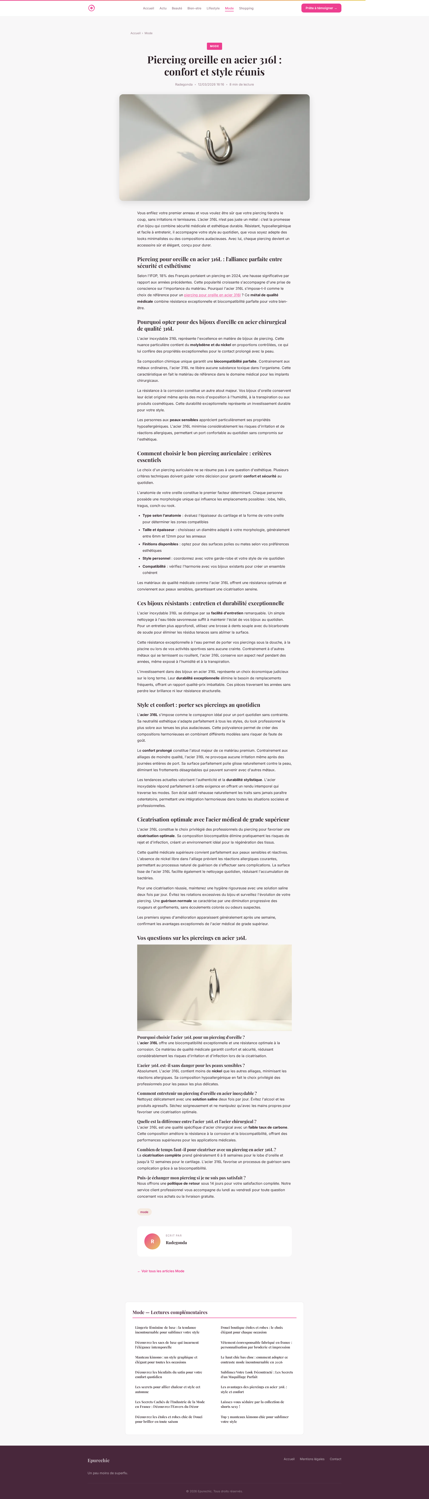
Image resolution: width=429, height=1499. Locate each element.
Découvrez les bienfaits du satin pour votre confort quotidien (168, 1374)
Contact (335, 1459)
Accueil (148, 8)
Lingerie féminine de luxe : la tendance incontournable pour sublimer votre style (167, 1329)
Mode (229, 8)
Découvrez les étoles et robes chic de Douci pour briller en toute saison (168, 1419)
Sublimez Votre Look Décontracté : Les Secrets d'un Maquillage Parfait (257, 1374)
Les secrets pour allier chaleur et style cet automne (167, 1389)
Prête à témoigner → (321, 8)
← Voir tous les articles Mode (160, 1271)
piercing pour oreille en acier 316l (212, 295)
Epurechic (98, 1460)
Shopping (246, 8)
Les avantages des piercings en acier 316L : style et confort (254, 1389)
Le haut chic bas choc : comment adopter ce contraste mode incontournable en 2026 (254, 1359)
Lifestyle (213, 8)
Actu (163, 8)
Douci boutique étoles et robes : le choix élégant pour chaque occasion (252, 1329)
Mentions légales (312, 1459)
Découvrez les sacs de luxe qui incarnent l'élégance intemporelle (167, 1344)
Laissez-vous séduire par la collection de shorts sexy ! (252, 1404)
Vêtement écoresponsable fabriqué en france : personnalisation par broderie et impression (256, 1344)
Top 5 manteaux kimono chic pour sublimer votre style (255, 1419)
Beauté (177, 8)
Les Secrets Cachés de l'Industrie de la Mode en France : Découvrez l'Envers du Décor (170, 1404)
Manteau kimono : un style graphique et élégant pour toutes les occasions (166, 1359)
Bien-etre (194, 8)
